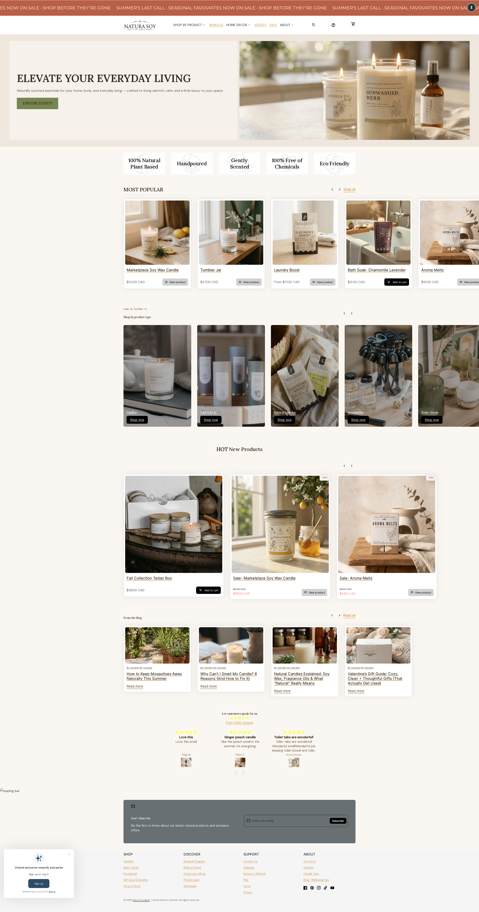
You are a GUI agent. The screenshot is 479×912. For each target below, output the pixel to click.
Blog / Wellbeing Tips (316, 879)
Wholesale (190, 886)
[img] (239, 717)
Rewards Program (194, 861)
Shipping (248, 867)
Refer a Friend (192, 867)
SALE (273, 25)
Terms (247, 886)
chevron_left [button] (332, 189)
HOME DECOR (238, 25)
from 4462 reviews (239, 723)
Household (130, 873)
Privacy (247, 892)
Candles (128, 861)
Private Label (191, 879)
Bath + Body (131, 867)
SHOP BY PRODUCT (189, 25)
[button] (236, 772)
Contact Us (250, 861)
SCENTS (260, 25)
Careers (308, 867)
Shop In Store (132, 886)
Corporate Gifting (194, 873)
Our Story (309, 861)
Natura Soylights (141, 900)
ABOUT (287, 25)
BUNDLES (216, 25)
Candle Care (311, 873)
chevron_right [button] (340, 189)
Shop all (350, 189)
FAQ (245, 879)
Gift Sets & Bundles (135, 879)
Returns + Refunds (254, 873)
